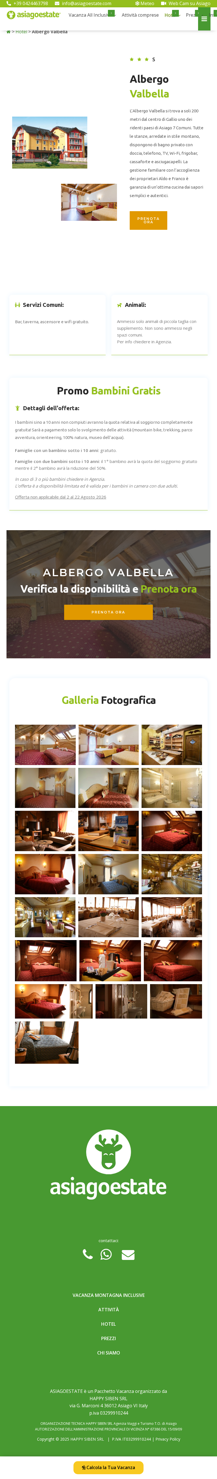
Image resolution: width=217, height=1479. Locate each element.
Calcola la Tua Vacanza (110, 1467)
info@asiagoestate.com (86, 3)
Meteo (146, 3)
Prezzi (192, 15)
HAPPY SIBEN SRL (87, 1439)
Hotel (21, 32)
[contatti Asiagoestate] (108, 1166)
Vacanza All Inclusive (90, 15)
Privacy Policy (167, 1439)
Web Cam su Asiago (189, 3)
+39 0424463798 (30, 3)
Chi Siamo (108, 1353)
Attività (108, 1310)
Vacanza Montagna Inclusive (109, 1295)
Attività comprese (140, 15)
